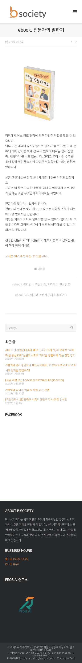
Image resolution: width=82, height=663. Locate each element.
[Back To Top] (71, 653)
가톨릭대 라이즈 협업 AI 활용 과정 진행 (27, 389)
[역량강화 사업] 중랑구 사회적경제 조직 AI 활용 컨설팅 (36, 399)
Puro (72, 658)
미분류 (41, 268)
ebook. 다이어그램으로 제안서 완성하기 (40, 295)
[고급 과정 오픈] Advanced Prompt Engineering (34, 380)
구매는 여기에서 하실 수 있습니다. (26, 256)
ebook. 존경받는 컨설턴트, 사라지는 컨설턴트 (42, 284)
